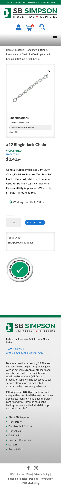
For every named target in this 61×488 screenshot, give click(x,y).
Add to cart (35, 222)
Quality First (15, 435)
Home (9, 49)
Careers (12, 444)
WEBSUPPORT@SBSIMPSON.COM (39, 2)
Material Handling (25, 49)
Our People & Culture (20, 426)
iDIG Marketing (30, 483)
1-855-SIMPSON (13, 2)
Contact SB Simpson (19, 439)
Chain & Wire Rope (32, 54)
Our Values (14, 430)
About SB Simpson (18, 417)
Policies (33, 478)
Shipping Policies (17, 478)
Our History (15, 421)
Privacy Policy (41, 474)
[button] (48, 70)
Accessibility (15, 449)
